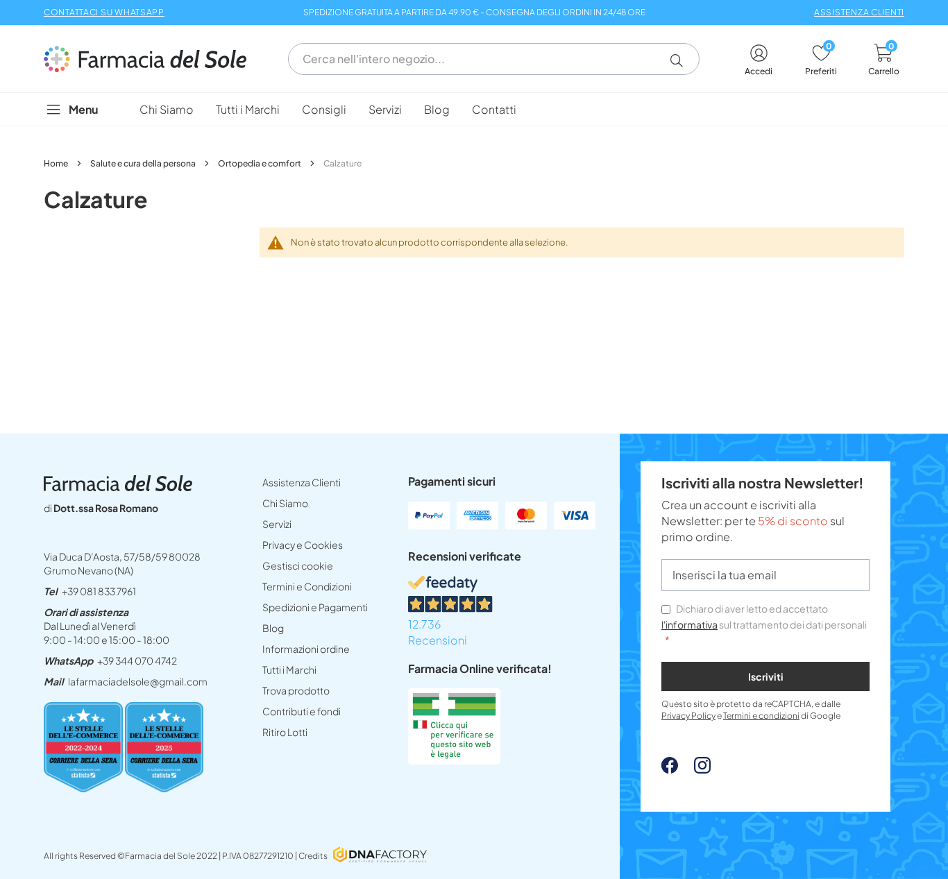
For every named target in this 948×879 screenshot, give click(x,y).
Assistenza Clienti (301, 482)
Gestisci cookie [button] (297, 565)
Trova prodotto (296, 690)
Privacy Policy (688, 715)
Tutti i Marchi (289, 669)
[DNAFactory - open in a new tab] (380, 855)
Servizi (276, 524)
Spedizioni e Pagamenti (315, 607)
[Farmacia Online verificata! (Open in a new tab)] (454, 760)
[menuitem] (166, 109)
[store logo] (152, 59)
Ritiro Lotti (284, 732)
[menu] (474, 109)
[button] (682, 60)
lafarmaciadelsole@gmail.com (138, 681)
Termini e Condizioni (307, 586)
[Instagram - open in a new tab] (695, 769)
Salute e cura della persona (143, 163)
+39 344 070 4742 (137, 660)
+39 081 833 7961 (99, 591)
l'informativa (689, 624)
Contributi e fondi (301, 711)
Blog (273, 628)
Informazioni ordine (306, 648)
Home (56, 163)
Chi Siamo (285, 503)
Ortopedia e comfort (260, 163)
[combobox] (494, 59)
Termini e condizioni (761, 715)
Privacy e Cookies (302, 544)
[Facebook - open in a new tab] (669, 769)
